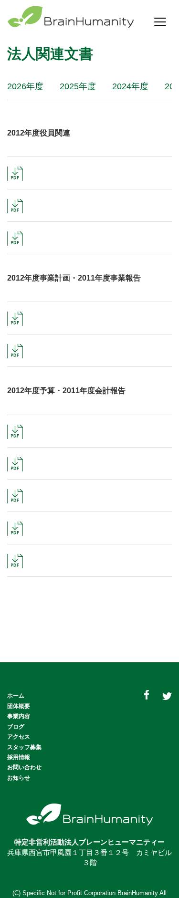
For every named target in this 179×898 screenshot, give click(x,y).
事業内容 (18, 716)
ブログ (15, 726)
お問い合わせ (24, 767)
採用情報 (18, 757)
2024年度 (130, 86)
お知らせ (18, 777)
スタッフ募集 (24, 747)
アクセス (18, 736)
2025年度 (78, 86)
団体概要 (18, 706)
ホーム (15, 695)
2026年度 (25, 86)
